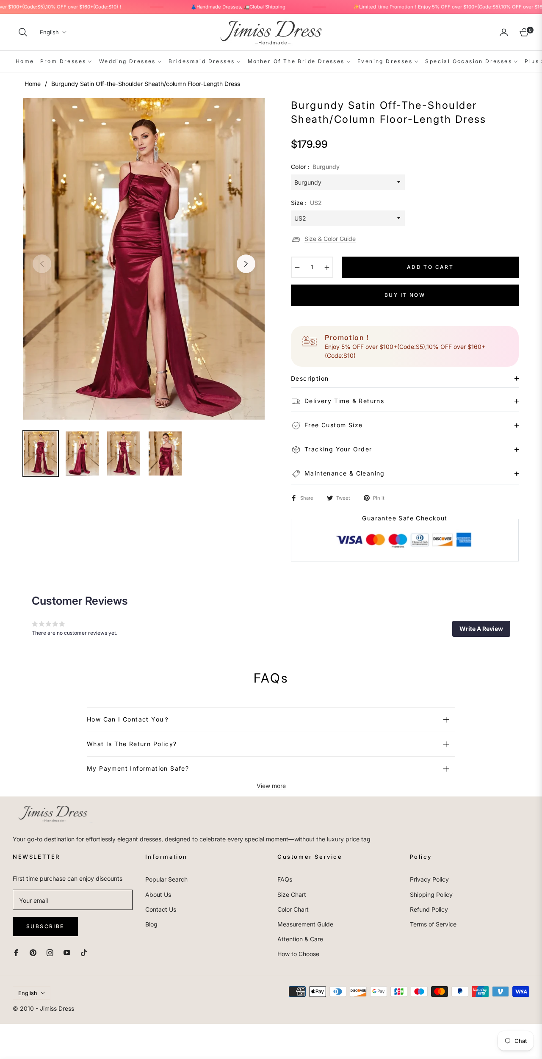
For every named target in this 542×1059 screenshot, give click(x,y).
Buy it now (404, 295)
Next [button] (246, 263)
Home (33, 83)
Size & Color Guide (330, 238)
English (49, 32)
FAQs (284, 879)
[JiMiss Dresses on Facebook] (16, 951)
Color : (315, 166)
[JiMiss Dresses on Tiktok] (85, 951)
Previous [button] (42, 263)
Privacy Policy (429, 879)
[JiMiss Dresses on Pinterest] (33, 951)
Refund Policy (429, 909)
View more (271, 785)
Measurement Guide (305, 924)
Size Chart (291, 894)
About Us (158, 894)
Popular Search (166, 879)
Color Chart (293, 909)
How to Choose (298, 953)
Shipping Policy (431, 894)
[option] (144, 259)
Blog (151, 924)
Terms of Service (433, 924)
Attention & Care (300, 939)
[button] (23, 32)
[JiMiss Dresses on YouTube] (67, 951)
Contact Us (160, 909)
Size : (306, 202)
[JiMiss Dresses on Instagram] (50, 951)
